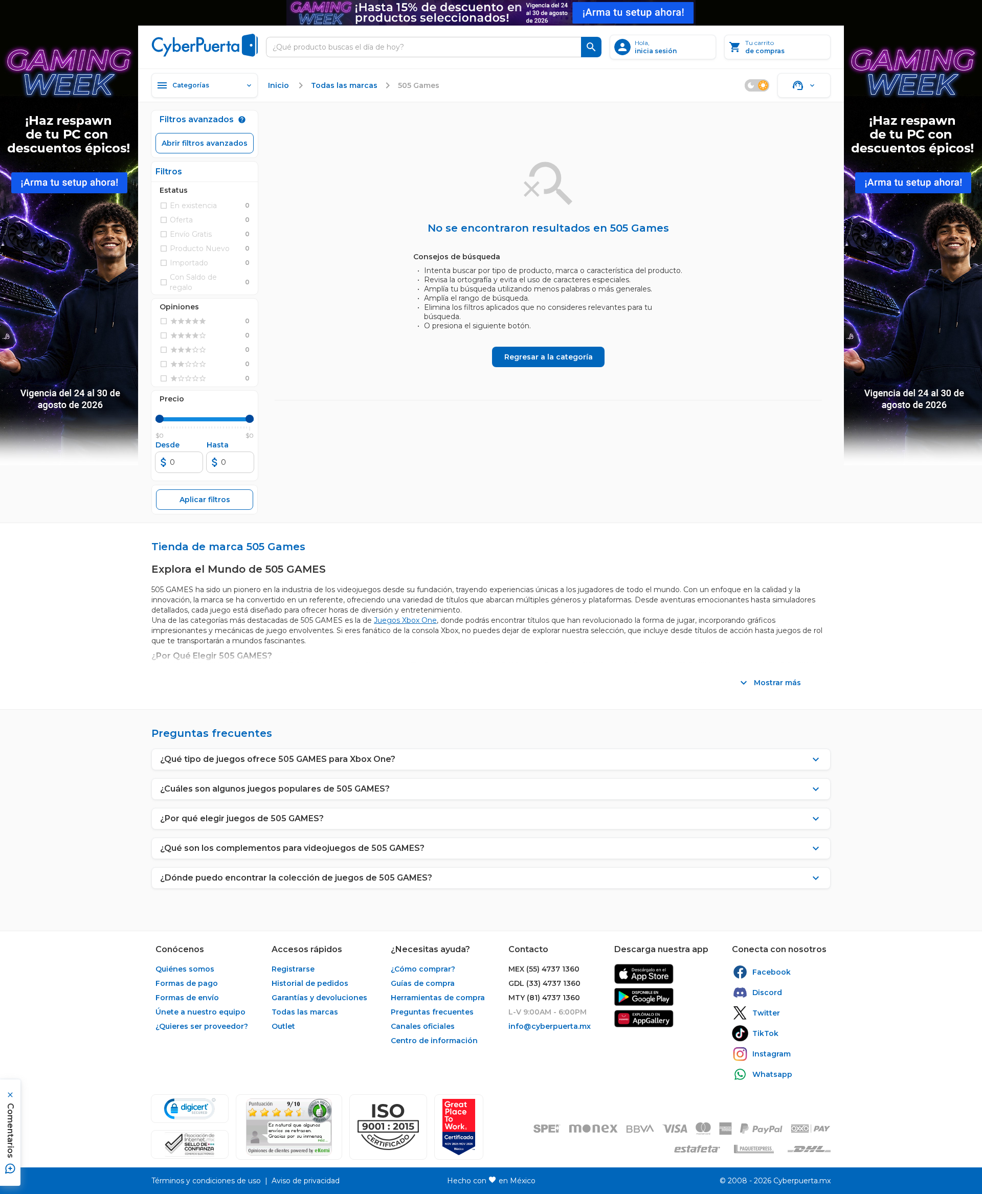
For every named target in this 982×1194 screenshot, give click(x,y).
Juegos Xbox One (405, 620)
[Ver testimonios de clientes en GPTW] (459, 1127)
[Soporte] (804, 85)
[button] (388, 1127)
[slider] (159, 419)
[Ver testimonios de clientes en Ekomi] (289, 1127)
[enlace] (644, 974)
